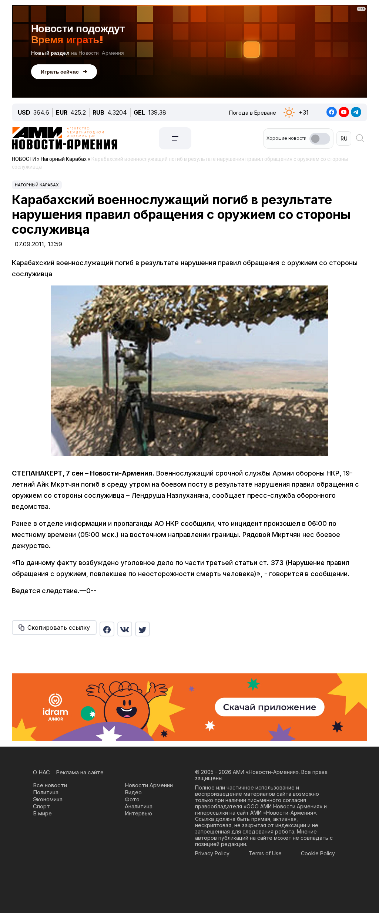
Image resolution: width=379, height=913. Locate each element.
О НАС (41, 772)
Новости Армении (149, 785)
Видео (133, 792)
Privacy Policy (212, 853)
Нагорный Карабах (37, 184)
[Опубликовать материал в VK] (124, 629)
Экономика (48, 799)
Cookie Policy (318, 853)
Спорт (41, 806)
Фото (132, 799)
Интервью (138, 813)
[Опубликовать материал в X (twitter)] (142, 629)
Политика (45, 792)
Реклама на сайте (80, 772)
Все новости (50, 785)
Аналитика (138, 806)
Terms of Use (265, 853)
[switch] (319, 139)
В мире (42, 813)
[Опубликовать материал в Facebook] (107, 629)
